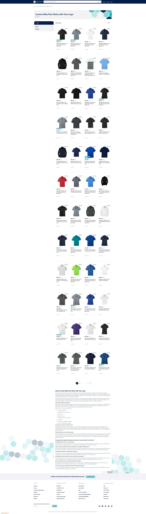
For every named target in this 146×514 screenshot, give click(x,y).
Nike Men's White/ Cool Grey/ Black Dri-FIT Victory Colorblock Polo (90, 74)
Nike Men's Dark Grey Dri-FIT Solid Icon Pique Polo (76, 191)
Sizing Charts (51, 511)
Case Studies (82, 488)
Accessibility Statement (75, 511)
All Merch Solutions (61, 498)
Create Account (90, 476)
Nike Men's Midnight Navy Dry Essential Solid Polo (90, 368)
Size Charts (106, 498)
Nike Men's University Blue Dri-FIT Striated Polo (104, 73)
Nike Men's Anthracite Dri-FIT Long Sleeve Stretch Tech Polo (90, 221)
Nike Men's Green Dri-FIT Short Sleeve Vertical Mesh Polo (76, 280)
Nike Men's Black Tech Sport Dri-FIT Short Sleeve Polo (62, 103)
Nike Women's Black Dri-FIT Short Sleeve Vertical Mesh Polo (104, 103)
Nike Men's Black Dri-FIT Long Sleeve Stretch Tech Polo (62, 74)
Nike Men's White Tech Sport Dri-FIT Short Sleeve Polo (62, 280)
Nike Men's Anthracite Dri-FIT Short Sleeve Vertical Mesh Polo (76, 74)
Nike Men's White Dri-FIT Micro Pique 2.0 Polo (62, 339)
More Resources (82, 498)
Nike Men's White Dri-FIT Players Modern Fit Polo (104, 309)
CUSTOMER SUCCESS (108, 483)
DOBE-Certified (37, 494)
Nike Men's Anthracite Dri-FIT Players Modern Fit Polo (62, 369)
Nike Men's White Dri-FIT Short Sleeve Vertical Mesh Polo (90, 45)
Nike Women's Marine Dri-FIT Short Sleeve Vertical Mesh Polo (104, 251)
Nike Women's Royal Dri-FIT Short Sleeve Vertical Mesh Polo (90, 310)
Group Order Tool (61, 488)
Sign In (108, 1)
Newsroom (36, 496)
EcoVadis (36, 492)
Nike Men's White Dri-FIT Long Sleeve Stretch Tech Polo (104, 221)
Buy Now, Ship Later (61, 492)
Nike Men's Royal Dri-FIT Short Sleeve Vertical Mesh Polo (90, 103)
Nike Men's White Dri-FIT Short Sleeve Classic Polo (90, 339)
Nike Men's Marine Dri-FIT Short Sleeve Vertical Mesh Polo (104, 45)
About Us (36, 485)
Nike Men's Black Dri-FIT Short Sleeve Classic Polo (76, 103)
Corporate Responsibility (39, 490)
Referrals (106, 494)
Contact (104, 1)
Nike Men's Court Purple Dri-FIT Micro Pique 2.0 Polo (76, 339)
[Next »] (90, 385)
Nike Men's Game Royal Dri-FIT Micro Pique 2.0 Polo (90, 162)
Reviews (36, 498)
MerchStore (60, 490)
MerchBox (59, 485)
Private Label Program (62, 496)
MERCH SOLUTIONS (61, 483)
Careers (36, 488)
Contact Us (106, 488)
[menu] (39, 491)
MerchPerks (107, 496)
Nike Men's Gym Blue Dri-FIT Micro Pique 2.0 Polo (90, 250)
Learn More (37, 16)
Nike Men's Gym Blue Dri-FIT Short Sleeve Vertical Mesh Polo (90, 280)
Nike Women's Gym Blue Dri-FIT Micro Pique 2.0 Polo (104, 369)
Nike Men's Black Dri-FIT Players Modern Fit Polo (90, 132)
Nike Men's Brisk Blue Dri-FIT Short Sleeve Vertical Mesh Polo (90, 192)
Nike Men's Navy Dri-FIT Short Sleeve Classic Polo (76, 162)
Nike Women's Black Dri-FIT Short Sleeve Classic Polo (62, 221)
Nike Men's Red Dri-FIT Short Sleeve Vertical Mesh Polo (61, 192)
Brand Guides (82, 485)
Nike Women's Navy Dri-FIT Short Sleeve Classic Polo (62, 251)
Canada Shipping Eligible (84, 496)
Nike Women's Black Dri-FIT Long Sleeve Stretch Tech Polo (104, 192)
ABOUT (35, 483)
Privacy (63, 511)
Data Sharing (67, 511)
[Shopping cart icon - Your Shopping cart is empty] (111, 3)
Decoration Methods (83, 492)
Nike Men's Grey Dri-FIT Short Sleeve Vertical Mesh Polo (76, 45)
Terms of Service (57, 511)
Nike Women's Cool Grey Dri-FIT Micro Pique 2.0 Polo (76, 310)
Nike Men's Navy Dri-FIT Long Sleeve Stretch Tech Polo (62, 162)
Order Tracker (107, 490)
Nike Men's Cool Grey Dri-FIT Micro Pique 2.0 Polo (62, 132)
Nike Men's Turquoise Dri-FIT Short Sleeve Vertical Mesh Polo (76, 251)
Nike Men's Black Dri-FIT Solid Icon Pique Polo (104, 132)
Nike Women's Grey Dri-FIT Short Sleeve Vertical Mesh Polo (76, 221)
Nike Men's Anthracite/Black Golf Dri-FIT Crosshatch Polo (62, 310)
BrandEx (59, 494)
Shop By (37, 29)
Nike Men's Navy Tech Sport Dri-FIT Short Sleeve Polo (104, 162)
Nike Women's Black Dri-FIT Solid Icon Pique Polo (104, 339)
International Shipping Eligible (85, 494)
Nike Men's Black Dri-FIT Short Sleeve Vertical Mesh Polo (62, 45)
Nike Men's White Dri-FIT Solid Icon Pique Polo (104, 280)
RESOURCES (81, 483)
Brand (36, 26)
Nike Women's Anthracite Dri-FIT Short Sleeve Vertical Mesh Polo (76, 369)
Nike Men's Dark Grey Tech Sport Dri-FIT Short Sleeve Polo (76, 133)
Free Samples (107, 492)
